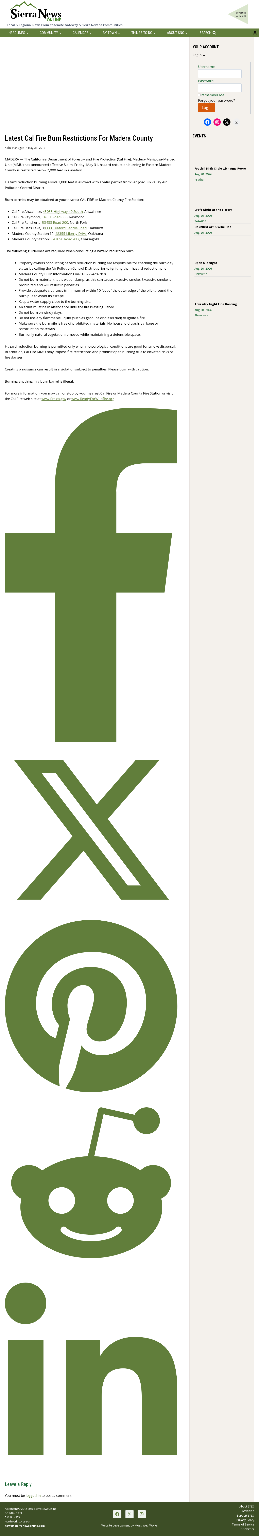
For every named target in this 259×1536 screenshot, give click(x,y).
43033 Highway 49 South (63, 211)
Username (206, 66)
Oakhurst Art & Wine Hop (212, 227)
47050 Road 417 (66, 239)
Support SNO (245, 1515)
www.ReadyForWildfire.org (92, 398)
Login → (199, 54)
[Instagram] (141, 1514)
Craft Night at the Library (213, 210)
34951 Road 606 (54, 217)
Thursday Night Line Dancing (215, 304)
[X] (129, 1514)
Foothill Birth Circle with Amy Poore (220, 168)
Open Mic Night (205, 263)
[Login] (255, 33)
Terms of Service (243, 1524)
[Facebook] (117, 1514)
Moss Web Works (146, 1525)
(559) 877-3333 (13, 1513)
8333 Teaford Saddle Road (65, 228)
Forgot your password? (216, 100)
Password (206, 80)
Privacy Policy (245, 1520)
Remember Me (212, 95)
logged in (33, 1495)
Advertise (248, 1511)
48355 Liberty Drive (71, 233)
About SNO (246, 1506)
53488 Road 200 (55, 222)
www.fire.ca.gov (53, 398)
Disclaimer (247, 1529)
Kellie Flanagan (14, 148)
